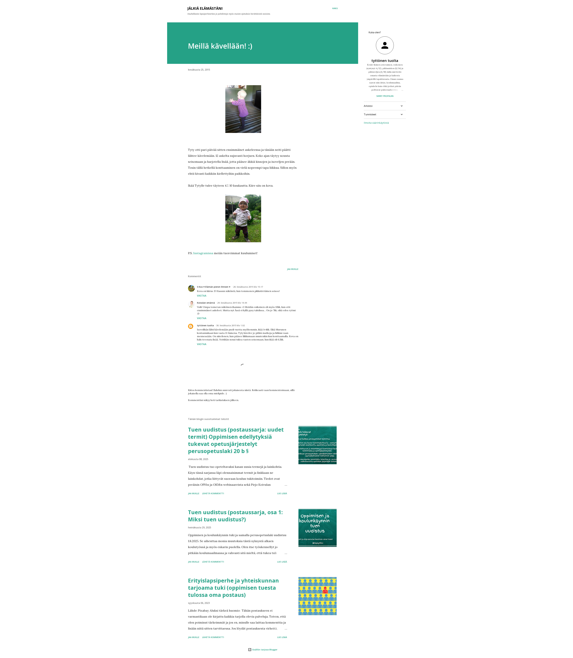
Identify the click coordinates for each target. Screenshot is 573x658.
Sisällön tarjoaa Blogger (264, 649)
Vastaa (201, 295)
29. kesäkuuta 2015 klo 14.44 (232, 302)
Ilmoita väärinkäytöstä (376, 122)
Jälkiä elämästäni (205, 8)
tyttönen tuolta (205, 325)
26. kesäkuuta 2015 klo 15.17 (248, 286)
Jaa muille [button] (292, 269)
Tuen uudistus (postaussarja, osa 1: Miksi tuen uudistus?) (235, 516)
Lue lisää (282, 493)
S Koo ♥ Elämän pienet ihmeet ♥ (214, 286)
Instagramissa (203, 253)
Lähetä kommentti (213, 493)
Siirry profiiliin (384, 96)
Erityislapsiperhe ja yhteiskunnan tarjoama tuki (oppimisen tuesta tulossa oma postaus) (233, 587)
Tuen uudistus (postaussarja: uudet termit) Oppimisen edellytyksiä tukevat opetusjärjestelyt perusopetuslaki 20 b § (236, 440)
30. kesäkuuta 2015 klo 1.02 (230, 325)
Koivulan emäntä (206, 302)
